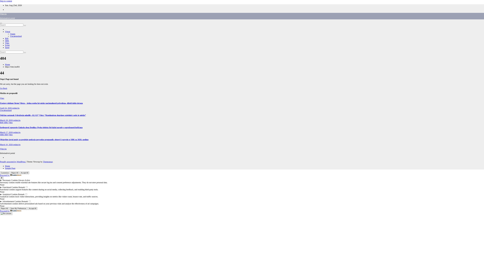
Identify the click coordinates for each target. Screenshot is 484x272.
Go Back (3, 88)
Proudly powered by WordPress (13, 162)
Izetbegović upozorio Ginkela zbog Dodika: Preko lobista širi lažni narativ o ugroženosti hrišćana (41, 127)
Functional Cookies (10, 187)
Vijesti (7, 32)
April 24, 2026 (6, 108)
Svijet (7, 45)
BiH (6, 38)
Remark (22, 187)
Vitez (7, 43)
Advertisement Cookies (11, 201)
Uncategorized (16, 36)
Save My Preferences (18, 208)
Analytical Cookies (10, 194)
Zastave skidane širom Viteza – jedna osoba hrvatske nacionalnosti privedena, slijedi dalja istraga (41, 103)
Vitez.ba (3, 14)
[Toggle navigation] (1, 23)
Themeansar (48, 162)
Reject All (14, 173)
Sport (7, 47)
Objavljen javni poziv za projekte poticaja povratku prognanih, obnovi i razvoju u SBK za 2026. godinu (44, 140)
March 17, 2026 (6, 132)
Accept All (24, 173)
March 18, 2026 (6, 120)
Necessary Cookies (10, 180)
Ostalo (12, 34)
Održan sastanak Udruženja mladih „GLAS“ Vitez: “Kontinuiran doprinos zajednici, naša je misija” (43, 115)
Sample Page (10, 168)
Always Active (24, 180)
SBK (7, 41)
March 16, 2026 (6, 145)
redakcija (15, 108)
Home (7, 64)
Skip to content (6, 1)
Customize (5, 173)
